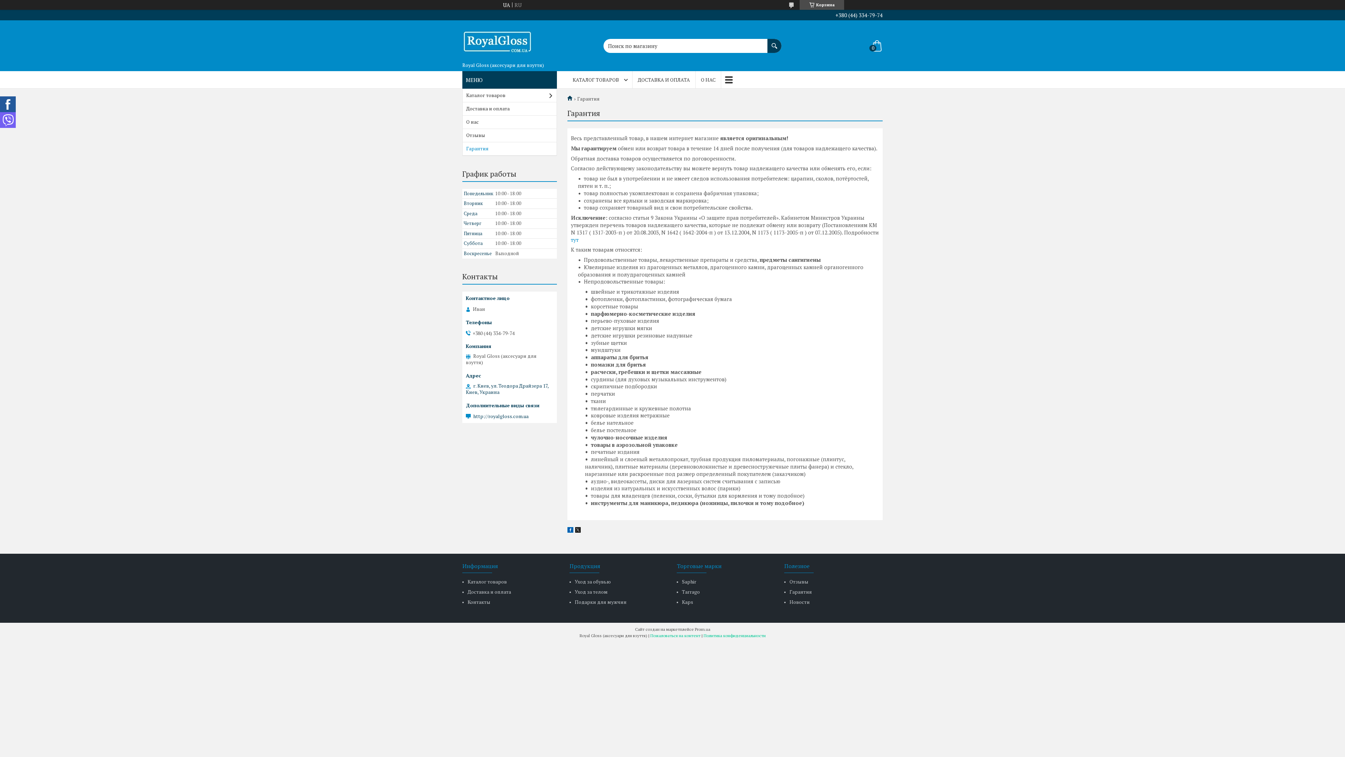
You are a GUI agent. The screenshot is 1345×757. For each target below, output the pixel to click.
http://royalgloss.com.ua (501, 416)
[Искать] (774, 42)
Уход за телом (591, 591)
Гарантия (477, 148)
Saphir (689, 581)
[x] (578, 530)
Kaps (687, 602)
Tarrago (691, 591)
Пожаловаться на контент (675, 635)
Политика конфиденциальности (735, 635)
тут (575, 239)
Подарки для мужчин (601, 602)
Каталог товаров (596, 79)
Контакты (479, 602)
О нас (708, 79)
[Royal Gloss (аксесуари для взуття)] (497, 39)
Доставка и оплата (664, 79)
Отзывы (475, 135)
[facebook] (570, 530)
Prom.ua (702, 629)
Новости (799, 602)
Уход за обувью (593, 581)
